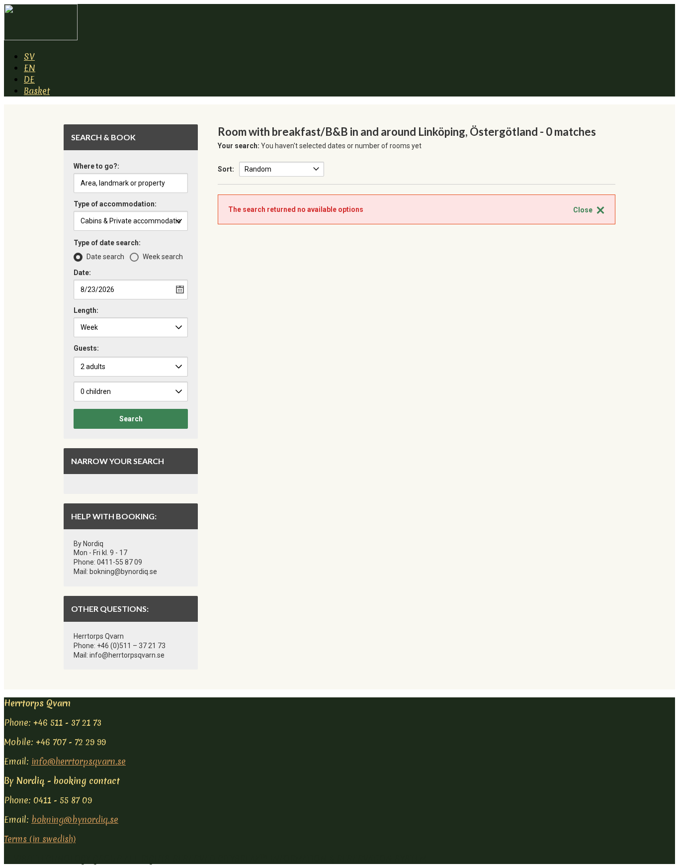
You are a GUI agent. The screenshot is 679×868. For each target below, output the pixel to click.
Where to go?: (96, 166)
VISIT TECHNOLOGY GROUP (67, 858)
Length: (86, 310)
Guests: (86, 348)
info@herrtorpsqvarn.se (78, 761)
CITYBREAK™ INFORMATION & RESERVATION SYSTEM (322, 858)
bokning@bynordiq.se (74, 819)
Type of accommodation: (115, 204)
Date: (82, 273)
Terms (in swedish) (40, 839)
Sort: (226, 169)
